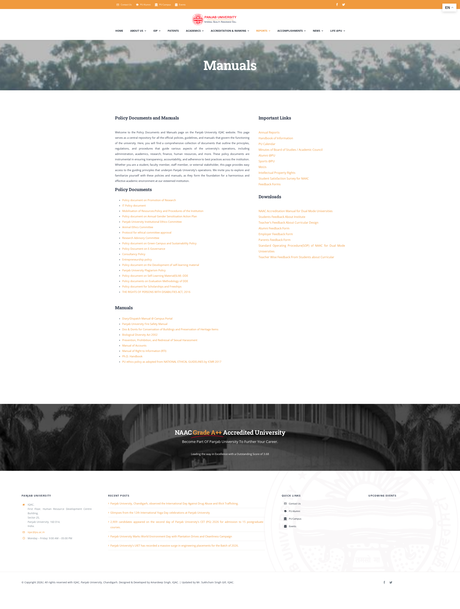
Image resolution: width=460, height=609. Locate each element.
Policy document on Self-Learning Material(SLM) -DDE (155, 275)
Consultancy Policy (133, 254)
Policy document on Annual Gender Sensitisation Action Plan (159, 216)
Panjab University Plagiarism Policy (144, 270)
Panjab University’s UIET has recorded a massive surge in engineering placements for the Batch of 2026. (174, 545)
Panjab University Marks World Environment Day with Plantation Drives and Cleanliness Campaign (171, 536)
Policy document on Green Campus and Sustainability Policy (159, 243)
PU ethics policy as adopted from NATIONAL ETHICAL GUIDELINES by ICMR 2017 (171, 361)
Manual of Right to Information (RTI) (144, 351)
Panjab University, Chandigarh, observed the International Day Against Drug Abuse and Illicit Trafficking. (174, 503)
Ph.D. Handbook (132, 356)
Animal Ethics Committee (137, 227)
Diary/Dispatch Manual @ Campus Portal (147, 318)
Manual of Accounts (134, 345)
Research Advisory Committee (140, 238)
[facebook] (337, 4)
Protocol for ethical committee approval (146, 232)
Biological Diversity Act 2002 (140, 334)
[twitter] (343, 4)
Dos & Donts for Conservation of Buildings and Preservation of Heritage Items (170, 329)
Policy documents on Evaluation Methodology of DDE (155, 281)
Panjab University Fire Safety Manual (144, 324)
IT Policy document (134, 205)
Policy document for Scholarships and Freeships (151, 286)
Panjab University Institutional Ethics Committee (152, 221)
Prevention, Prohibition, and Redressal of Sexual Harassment (159, 340)
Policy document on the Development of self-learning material (160, 265)
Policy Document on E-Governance (143, 248)
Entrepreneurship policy (137, 259)
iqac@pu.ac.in (36, 532)
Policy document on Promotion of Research (149, 200)
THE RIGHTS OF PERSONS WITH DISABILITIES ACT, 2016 (156, 292)
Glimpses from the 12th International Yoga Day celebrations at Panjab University (160, 512)
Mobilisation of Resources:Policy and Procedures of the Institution (162, 211)
